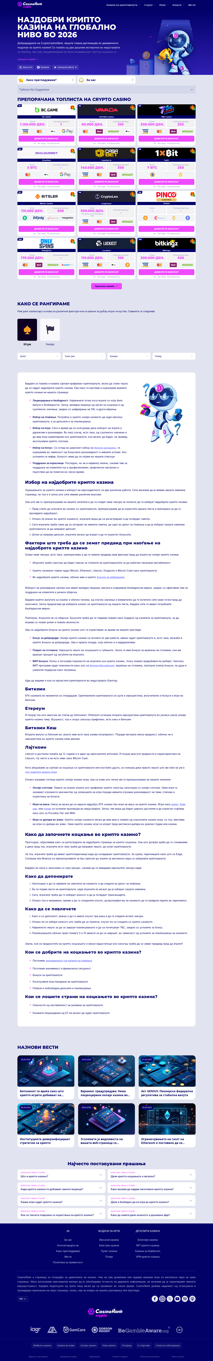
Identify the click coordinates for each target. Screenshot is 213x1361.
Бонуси (177, 4)
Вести (192, 4)
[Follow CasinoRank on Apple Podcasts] (192, 1299)
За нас (68, 1239)
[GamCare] (74, 1330)
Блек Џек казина (109, 1245)
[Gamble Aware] (144, 1330)
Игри (162, 4)
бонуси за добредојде (110, 577)
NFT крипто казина (147, 1245)
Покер (109, 1256)
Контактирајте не (68, 1245)
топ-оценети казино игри (41, 772)
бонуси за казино (105, 447)
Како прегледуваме (68, 1251)
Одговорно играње (68, 1356)
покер (47, 808)
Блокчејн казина (148, 1239)
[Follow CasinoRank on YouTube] (177, 1299)
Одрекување (94, 1356)
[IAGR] (36, 1330)
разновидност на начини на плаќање (69, 960)
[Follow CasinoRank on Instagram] (162, 1299)
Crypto (148, 4)
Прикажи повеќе (104, 286)
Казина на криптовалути (121, 4)
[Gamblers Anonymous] (52, 1330)
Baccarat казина (109, 1239)
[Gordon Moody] (102, 1330)
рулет (174, 804)
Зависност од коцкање (38, 1356)
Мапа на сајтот (178, 1356)
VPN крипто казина (148, 1256)
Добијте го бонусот (46, 138)
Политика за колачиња (149, 1356)
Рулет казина (109, 1251)
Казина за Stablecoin (147, 1251)
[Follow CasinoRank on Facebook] (155, 1299)
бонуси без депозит (102, 665)
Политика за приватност (68, 1262)
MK (21, 1298)
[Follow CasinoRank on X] (170, 1299)
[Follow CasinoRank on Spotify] (185, 1299)
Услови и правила (119, 1356)
